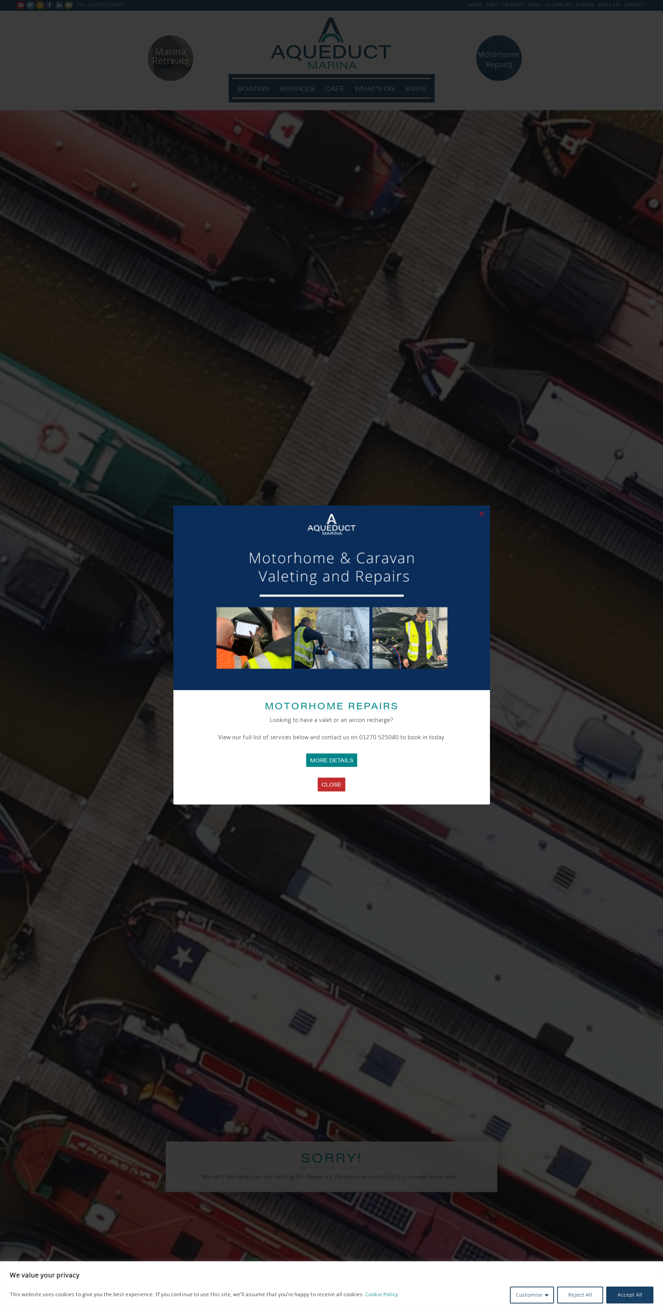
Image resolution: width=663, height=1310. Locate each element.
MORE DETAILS (331, 760)
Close (331, 784)
